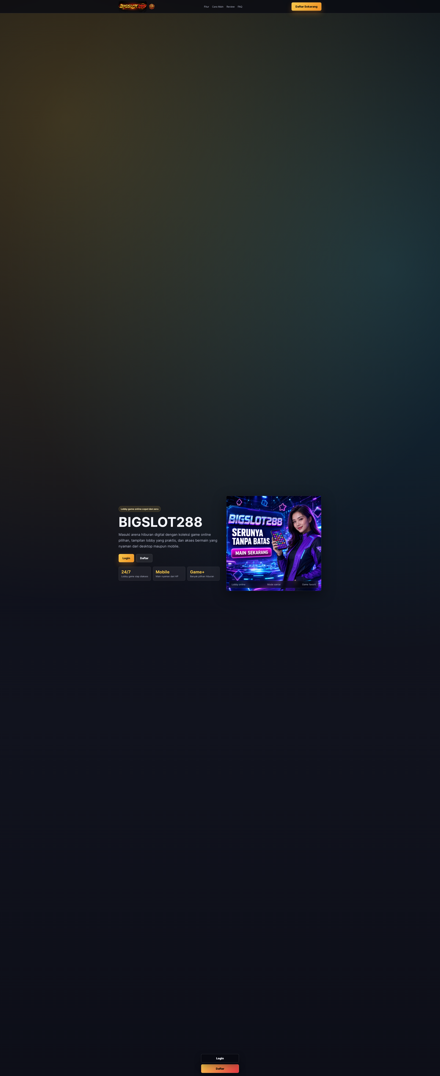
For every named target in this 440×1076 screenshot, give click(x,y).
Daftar (220, 1068)
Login (220, 1058)
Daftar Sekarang (306, 6)
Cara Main (217, 6)
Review (231, 6)
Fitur (206, 6)
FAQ (240, 6)
